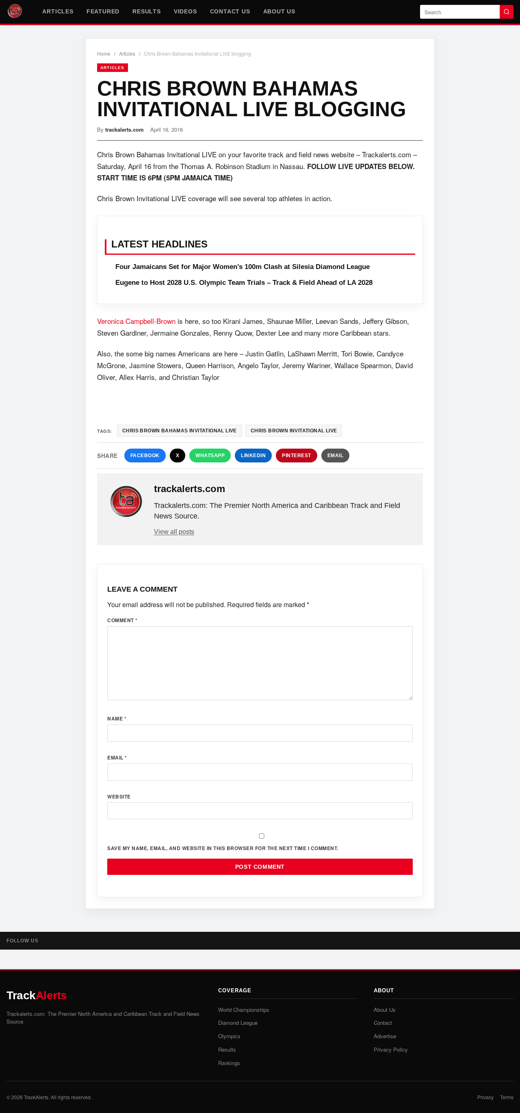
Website (119, 796)
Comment (122, 620)
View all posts (174, 531)
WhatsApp (210, 455)
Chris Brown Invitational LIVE (294, 431)
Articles (57, 11)
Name (116, 718)
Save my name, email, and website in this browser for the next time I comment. (222, 848)
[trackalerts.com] (126, 502)
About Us (279, 11)
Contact (383, 1022)
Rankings (229, 1063)
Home (103, 53)
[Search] (507, 12)
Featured (103, 11)
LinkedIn (253, 455)
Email (335, 455)
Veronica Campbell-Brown (136, 321)
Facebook (145, 455)
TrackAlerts (36, 1096)
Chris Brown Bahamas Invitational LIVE (179, 431)
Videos (185, 11)
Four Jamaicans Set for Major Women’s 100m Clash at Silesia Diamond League (242, 267)
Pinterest (296, 455)
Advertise (385, 1036)
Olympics (229, 1036)
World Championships (243, 1009)
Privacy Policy (391, 1049)
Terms (507, 1096)
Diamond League (238, 1022)
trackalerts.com (124, 129)
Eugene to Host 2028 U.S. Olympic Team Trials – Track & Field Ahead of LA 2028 (244, 282)
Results (146, 11)
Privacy (485, 1096)
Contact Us (230, 11)
